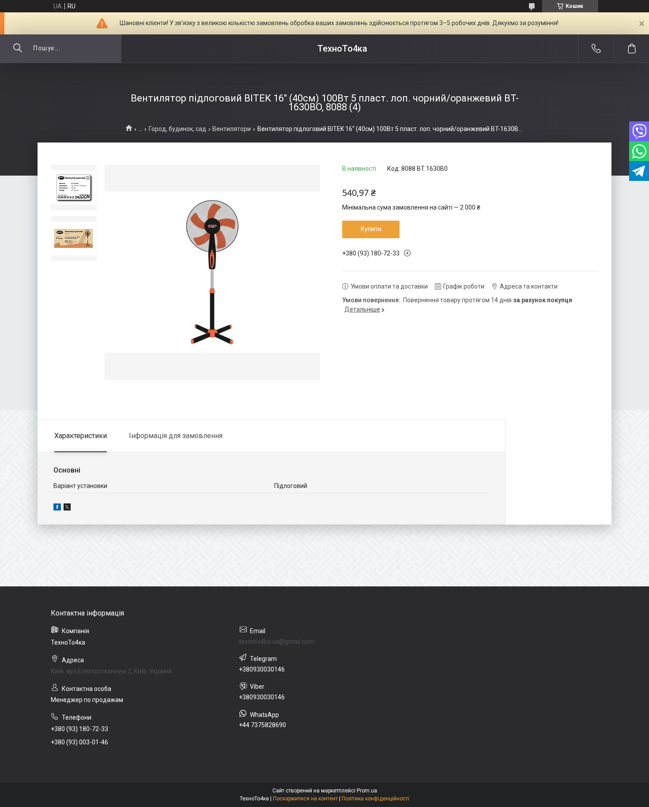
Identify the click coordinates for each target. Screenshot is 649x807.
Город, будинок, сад (177, 128)
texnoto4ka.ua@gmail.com (276, 641)
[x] (67, 508)
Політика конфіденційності (375, 799)
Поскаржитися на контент (305, 799)
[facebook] (57, 508)
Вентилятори (231, 128)
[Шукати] (17, 48)
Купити (371, 229)
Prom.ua (367, 791)
